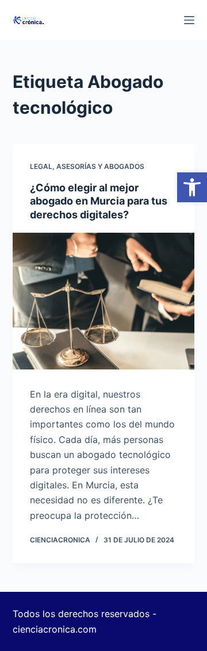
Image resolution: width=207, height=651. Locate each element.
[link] (192, 187)
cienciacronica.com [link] (55, 629)
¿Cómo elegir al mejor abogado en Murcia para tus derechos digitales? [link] (98, 201)
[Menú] (189, 20)
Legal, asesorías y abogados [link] (87, 166)
